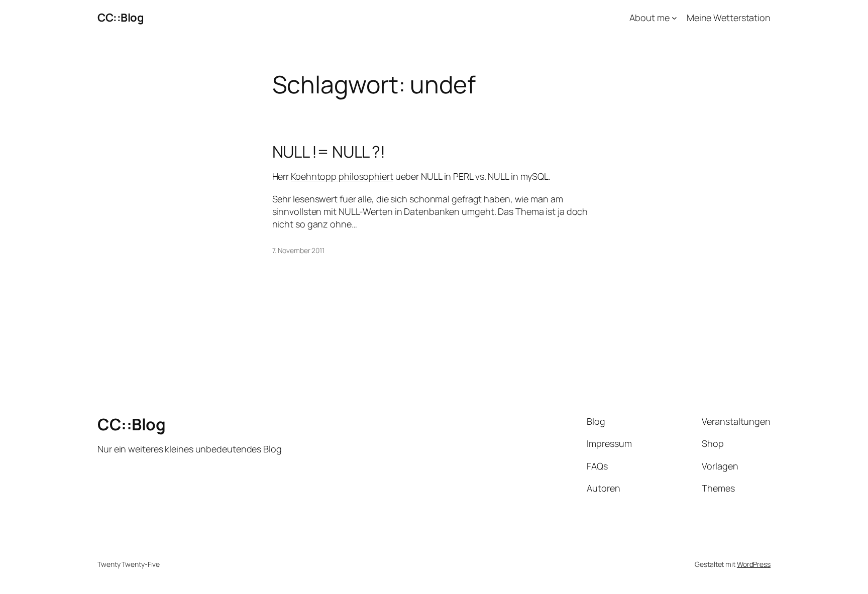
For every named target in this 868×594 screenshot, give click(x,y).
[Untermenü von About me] (674, 18)
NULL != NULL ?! (329, 152)
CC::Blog (120, 17)
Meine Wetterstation (729, 18)
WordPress (754, 564)
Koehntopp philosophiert (342, 176)
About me (649, 18)
